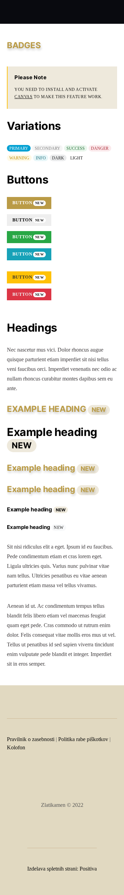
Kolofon (16, 747)
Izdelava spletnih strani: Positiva (62, 869)
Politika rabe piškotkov (83, 739)
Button (28, 202)
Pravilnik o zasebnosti (30, 739)
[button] (115, 12)
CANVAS (23, 96)
